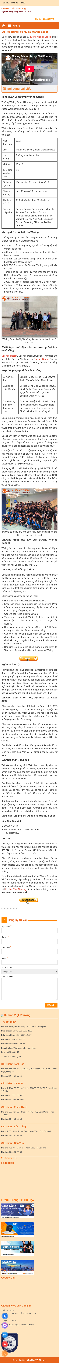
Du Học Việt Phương (13, 8)
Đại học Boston (9, 356)
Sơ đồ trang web (9, 1158)
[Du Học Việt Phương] (3, 25)
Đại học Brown (41, 359)
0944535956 (48, 19)
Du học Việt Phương (15, 889)
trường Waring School (41, 37)
